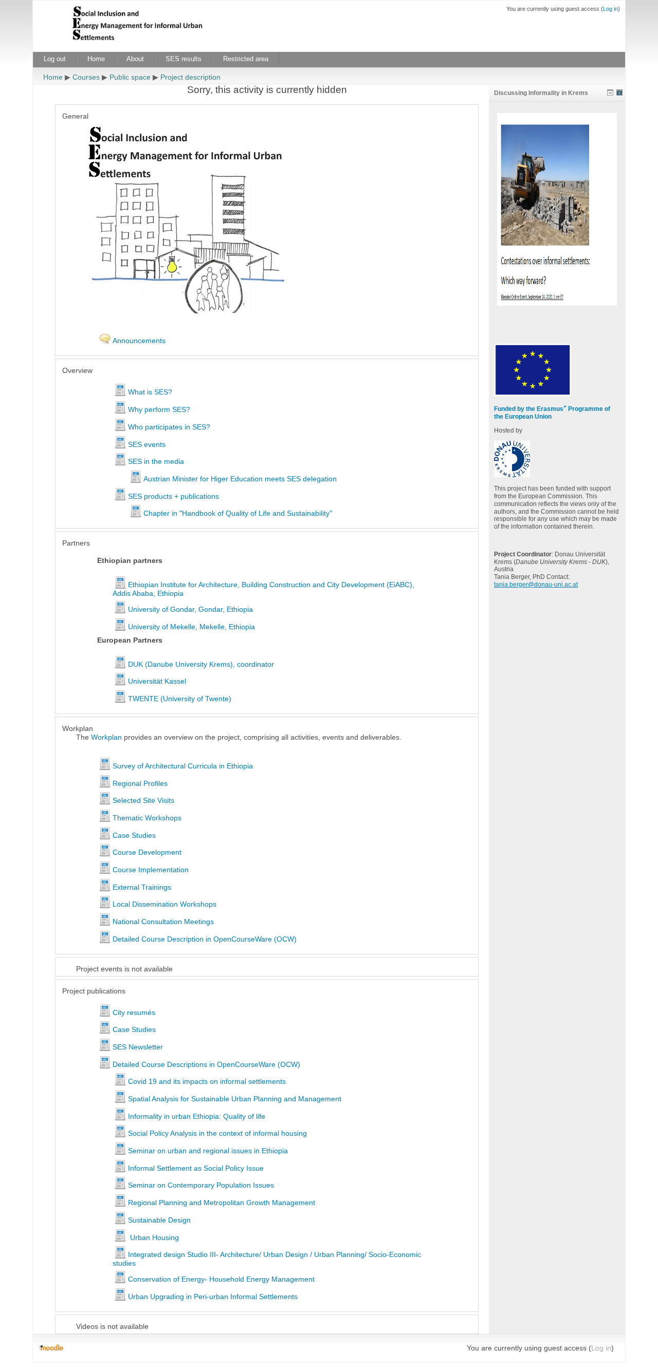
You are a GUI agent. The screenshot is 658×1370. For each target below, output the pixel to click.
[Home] (153, 25)
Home (96, 59)
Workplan (106, 737)
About (135, 59)
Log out (55, 59)
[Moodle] (51, 1348)
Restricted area (245, 59)
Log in (610, 9)
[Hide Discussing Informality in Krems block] (610, 92)
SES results (184, 59)
